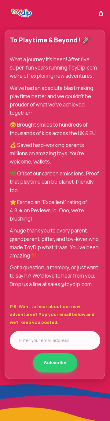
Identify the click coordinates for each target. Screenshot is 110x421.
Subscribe (55, 362)
